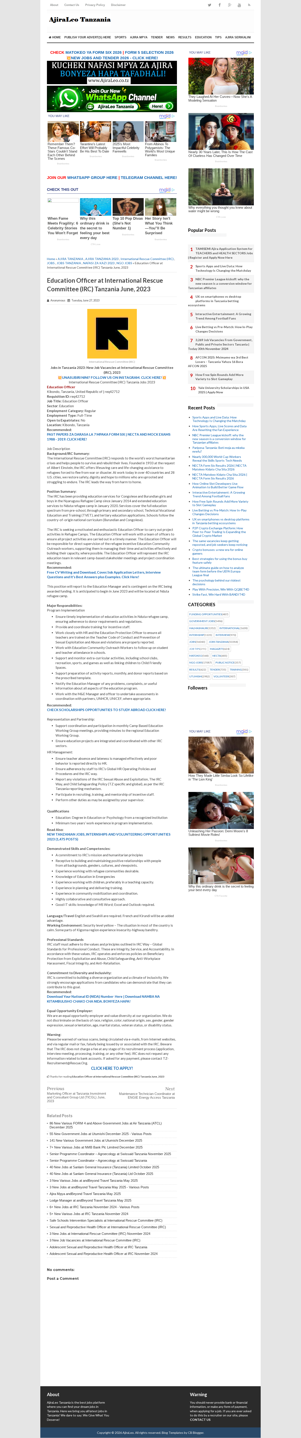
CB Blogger (195, 1432)
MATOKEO (195, 655)
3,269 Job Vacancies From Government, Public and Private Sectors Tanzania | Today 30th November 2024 (220, 344)
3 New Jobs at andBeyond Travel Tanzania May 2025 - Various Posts (99, 1187)
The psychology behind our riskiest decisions (216, 582)
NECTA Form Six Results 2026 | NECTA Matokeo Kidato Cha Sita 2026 (219, 467)
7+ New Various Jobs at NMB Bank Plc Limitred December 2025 (96, 1147)
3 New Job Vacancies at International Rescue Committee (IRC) (95, 1240)
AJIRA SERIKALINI (238, 37)
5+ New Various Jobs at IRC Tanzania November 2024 (89, 1214)
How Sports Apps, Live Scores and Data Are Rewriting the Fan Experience (219, 428)
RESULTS (184, 37)
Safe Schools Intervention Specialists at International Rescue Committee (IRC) (106, 1220)
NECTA (216, 655)
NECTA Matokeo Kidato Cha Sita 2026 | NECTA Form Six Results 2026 (219, 476)
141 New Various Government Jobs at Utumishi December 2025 (96, 1140)
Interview (223, 635)
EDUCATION (203, 37)
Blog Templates (172, 1432)
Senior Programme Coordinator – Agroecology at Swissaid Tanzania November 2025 (110, 1154)
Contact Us (71, 5)
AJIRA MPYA (138, 37)
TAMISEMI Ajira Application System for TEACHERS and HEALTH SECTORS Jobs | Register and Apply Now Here (220, 253)
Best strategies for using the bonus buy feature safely (219, 560)
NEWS (170, 37)
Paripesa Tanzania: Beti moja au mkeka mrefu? (218, 449)
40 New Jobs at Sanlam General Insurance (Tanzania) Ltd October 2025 (101, 1174)
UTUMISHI (195, 676)
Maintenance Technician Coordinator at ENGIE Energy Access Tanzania (147, 1095)
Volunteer (221, 676)
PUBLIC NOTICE (225, 662)
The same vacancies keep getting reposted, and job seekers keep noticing (219, 542)
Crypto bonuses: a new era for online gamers (217, 551)
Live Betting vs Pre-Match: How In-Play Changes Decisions (224, 329)
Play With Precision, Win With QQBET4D (220, 589)
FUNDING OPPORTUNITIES (205, 614)
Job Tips (194, 648)
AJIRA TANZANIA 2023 (102, 259)
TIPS (218, 37)
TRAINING (236, 669)
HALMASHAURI (198, 628)
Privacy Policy (95, 5)
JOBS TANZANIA (69, 263)
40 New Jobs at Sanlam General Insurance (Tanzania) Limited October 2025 (104, 1167)
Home (56, 37)
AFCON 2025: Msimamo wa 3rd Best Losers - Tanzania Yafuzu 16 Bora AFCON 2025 (218, 361)
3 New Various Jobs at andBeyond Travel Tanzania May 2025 (94, 1180)
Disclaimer (118, 5)
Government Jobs (202, 621)
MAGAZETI (216, 648)
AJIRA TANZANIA (70, 259)
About (54, 5)
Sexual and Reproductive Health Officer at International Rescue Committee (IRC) (108, 1227)
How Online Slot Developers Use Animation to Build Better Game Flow (217, 485)
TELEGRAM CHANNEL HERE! (149, 177)
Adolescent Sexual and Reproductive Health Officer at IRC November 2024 (104, 1254)
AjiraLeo (128, 1432)
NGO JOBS (124, 263)
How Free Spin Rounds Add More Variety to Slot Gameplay (219, 377)
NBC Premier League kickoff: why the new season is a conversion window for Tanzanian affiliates (220, 283)
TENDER (157, 37)
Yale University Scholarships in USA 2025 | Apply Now (223, 390)
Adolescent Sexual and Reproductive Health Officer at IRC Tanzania (98, 1247)
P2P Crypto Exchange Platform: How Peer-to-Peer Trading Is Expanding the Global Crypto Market (219, 531)
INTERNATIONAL (229, 628)
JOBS (51, 263)
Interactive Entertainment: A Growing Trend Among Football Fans (223, 316)
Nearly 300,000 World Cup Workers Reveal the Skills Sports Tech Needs (217, 458)
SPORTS (120, 37)
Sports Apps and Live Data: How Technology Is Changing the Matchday (223, 268)
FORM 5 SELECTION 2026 (149, 52)
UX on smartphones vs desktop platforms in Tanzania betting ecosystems (214, 301)
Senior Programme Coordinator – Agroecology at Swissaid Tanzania (98, 1160)
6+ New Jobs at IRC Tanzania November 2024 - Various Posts (94, 1207)
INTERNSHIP (196, 635)
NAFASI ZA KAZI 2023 (99, 263)
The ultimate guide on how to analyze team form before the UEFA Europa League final (218, 571)
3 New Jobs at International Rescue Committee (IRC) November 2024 (100, 1233)
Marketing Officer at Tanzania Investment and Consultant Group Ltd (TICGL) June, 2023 (76, 1097)
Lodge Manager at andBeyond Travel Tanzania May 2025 (90, 1200)
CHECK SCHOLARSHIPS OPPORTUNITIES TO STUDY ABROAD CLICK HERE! (106, 710)
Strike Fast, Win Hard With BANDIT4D (218, 594)
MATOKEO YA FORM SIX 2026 (93, 52)
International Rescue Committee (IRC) (147, 259)
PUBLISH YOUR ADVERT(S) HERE (87, 37)
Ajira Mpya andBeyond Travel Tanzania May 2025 (85, 1194)
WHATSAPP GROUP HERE (92, 177)
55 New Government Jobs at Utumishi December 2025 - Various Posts (101, 1134)
